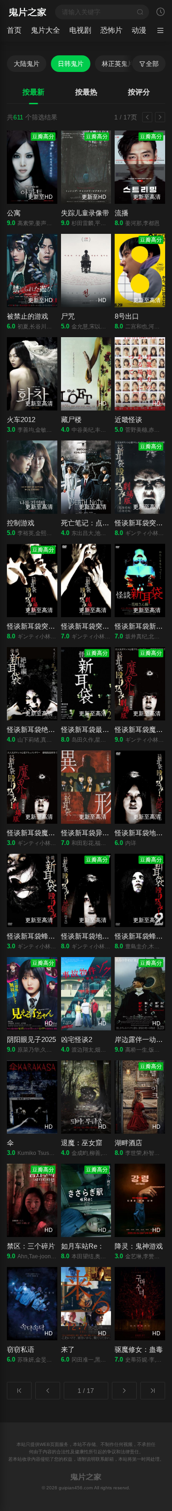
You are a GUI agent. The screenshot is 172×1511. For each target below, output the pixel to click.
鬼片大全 (45, 30)
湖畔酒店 (128, 1143)
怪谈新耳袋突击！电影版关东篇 (55, 626)
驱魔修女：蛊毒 (139, 1349)
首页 (14, 30)
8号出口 (127, 316)
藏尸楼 (71, 419)
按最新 (33, 92)
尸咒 (68, 316)
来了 (68, 1349)
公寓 (14, 213)
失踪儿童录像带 (85, 213)
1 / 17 (86, 1390)
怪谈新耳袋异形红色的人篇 (102, 833)
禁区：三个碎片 (31, 1246)
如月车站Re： (82, 1246)
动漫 (139, 30)
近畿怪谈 (128, 419)
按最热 (86, 92)
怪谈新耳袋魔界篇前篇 (41, 833)
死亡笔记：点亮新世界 (95, 523)
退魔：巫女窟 (81, 1143)
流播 (121, 213)
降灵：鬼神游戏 (139, 1246)
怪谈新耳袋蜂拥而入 (38, 936)
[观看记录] (160, 13)
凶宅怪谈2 (76, 1039)
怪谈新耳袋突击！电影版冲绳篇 (109, 626)
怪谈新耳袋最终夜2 (90, 729)
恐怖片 (111, 30)
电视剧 (80, 30)
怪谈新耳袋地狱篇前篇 (95, 936)
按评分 (139, 92)
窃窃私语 (20, 1349)
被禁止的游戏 (27, 316)
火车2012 (21, 419)
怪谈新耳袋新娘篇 (142, 626)
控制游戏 (20, 523)
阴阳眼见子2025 (31, 1039)
